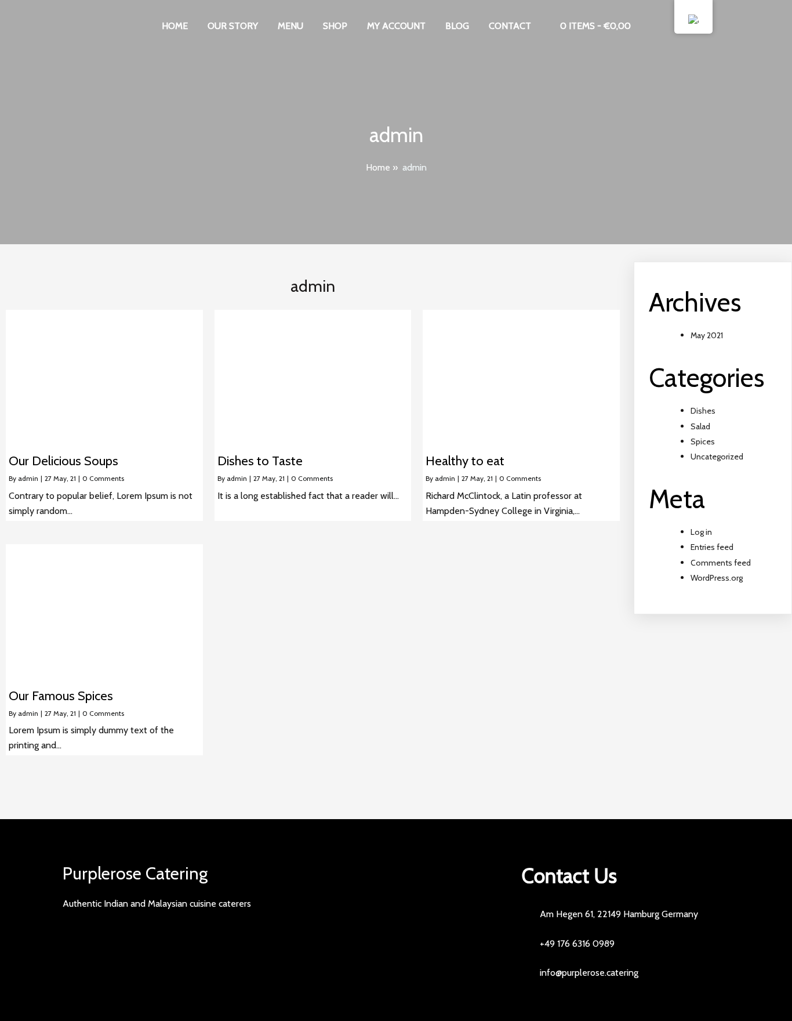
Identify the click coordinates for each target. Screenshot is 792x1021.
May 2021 (707, 335)
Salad (700, 426)
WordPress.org (717, 578)
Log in (701, 532)
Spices (703, 441)
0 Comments (103, 478)
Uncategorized (717, 456)
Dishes (703, 410)
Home (378, 167)
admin (28, 478)
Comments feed (721, 562)
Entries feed (712, 547)
